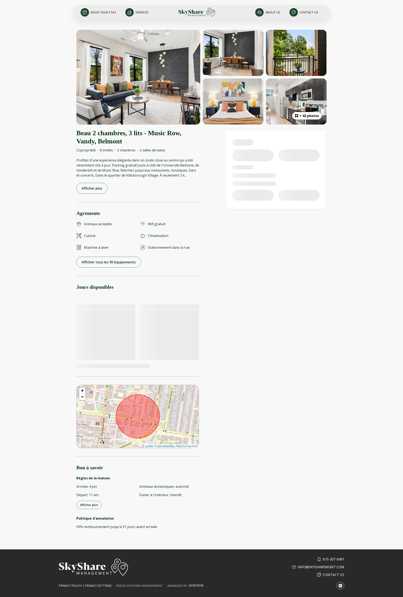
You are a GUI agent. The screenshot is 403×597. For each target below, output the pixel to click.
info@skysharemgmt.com (321, 567)
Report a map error (187, 446)
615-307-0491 (333, 559)
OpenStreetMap (166, 446)
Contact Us (333, 574)
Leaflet (149, 446)
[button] (82, 391)
